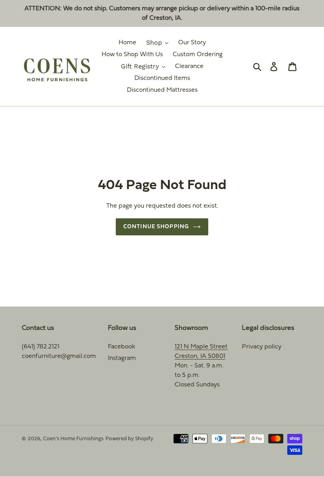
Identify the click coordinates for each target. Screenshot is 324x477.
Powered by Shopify (129, 439)
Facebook (121, 347)
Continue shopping (156, 226)
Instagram (122, 358)
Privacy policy (261, 347)
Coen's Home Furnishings (73, 439)
